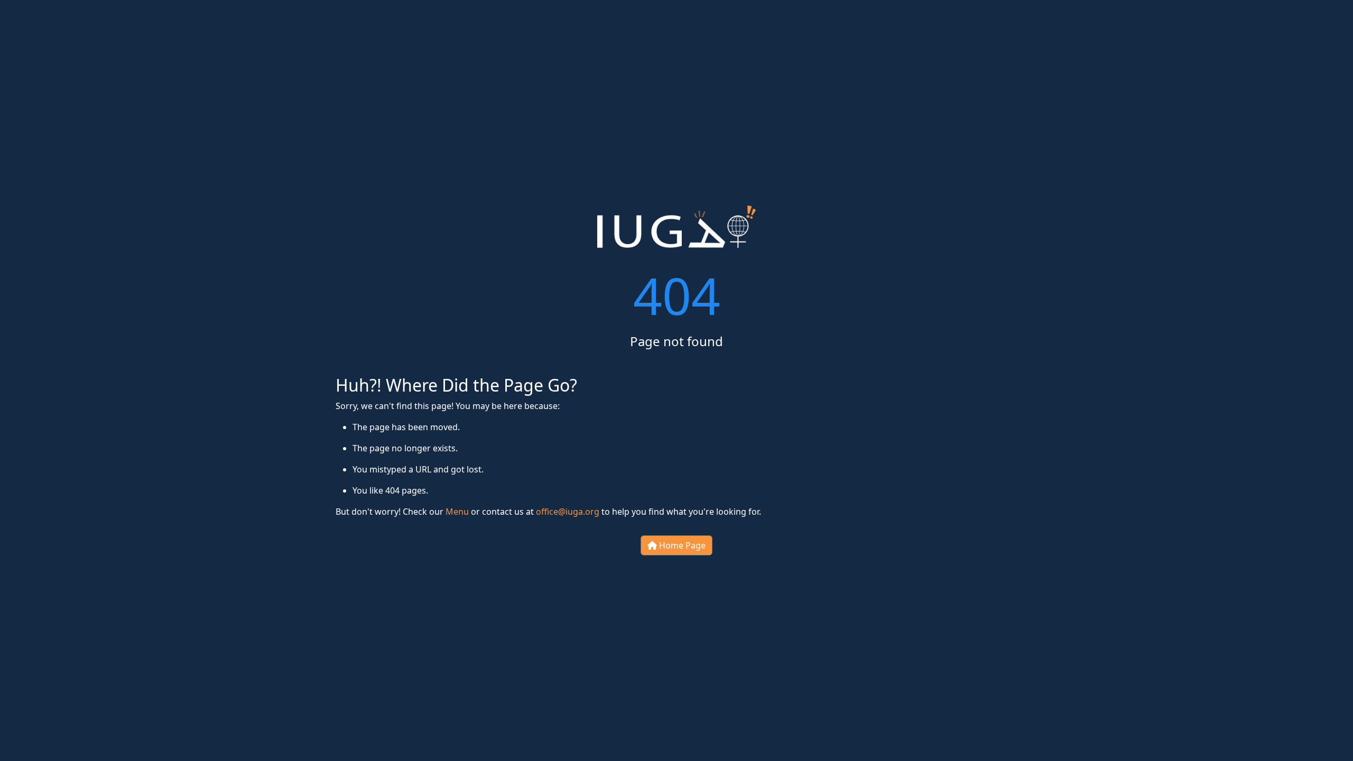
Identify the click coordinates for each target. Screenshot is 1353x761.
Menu (457, 511)
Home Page (681, 545)
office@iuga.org (567, 511)
